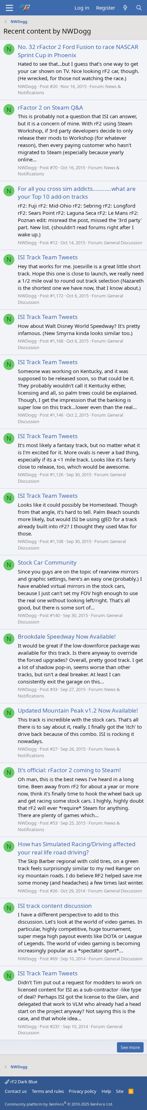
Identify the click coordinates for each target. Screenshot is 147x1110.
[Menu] (9, 8)
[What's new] (125, 7)
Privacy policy (82, 1091)
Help (106, 1091)
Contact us (16, 1091)
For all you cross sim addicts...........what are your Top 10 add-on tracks (77, 193)
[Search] (139, 7)
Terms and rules (48, 1091)
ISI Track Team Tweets (48, 257)
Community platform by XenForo (59, 1104)
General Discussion (123, 242)
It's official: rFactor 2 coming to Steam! (69, 770)
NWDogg (27, 86)
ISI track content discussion (55, 906)
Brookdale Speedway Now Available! (67, 636)
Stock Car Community (47, 562)
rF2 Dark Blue (23, 1081)
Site (119, 1091)
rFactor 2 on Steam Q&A (50, 107)
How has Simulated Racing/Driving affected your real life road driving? (76, 848)
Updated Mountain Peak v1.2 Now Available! (78, 710)
